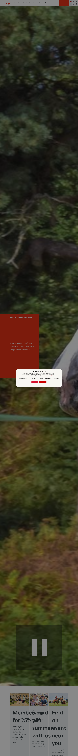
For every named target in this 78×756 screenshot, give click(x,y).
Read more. (52, 375)
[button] (39, 385)
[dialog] (39, 378)
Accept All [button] (35, 381)
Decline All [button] (43, 381)
